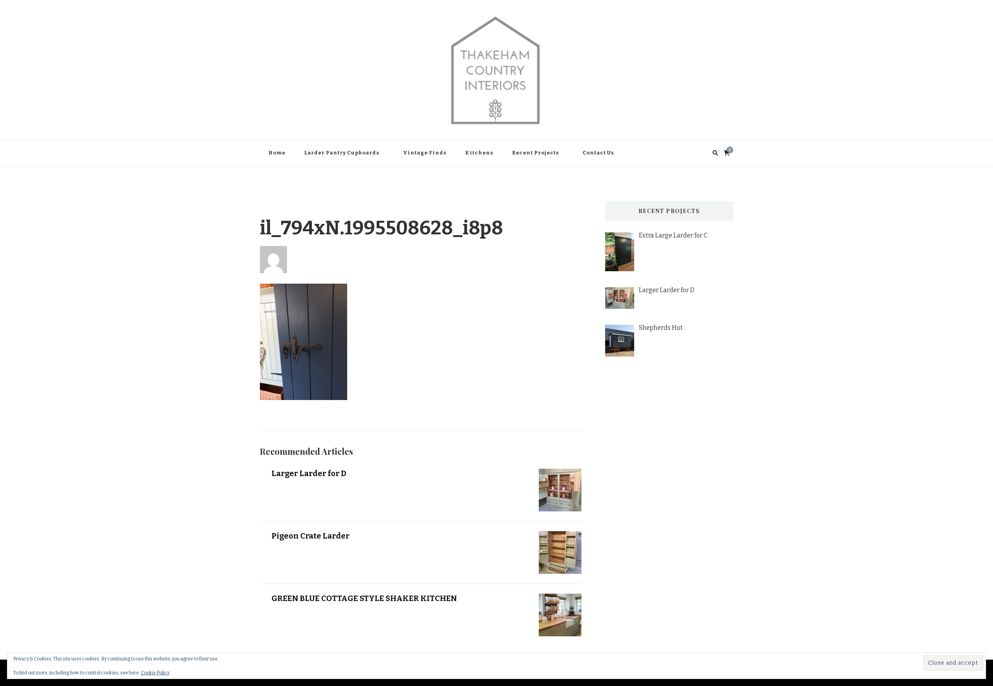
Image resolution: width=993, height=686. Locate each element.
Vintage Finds (424, 153)
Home (276, 153)
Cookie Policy (155, 673)
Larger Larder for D (309, 473)
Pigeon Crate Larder (310, 535)
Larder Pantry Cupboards (341, 153)
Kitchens (479, 153)
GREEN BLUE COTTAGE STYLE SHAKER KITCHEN (364, 598)
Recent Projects (535, 153)
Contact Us (598, 153)
